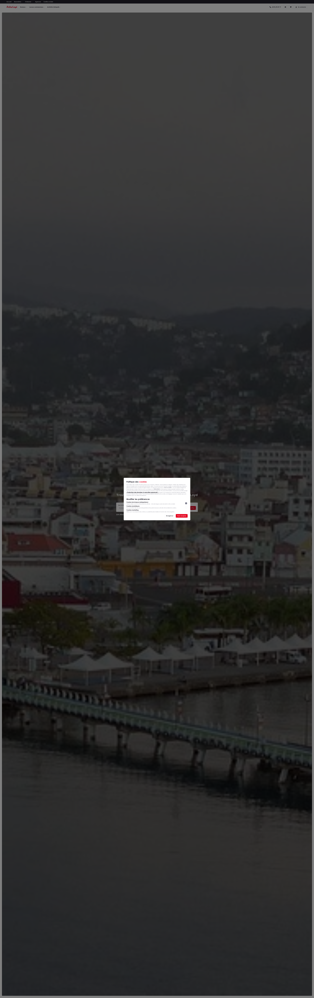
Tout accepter (181, 515)
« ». (142, 492)
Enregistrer (169, 515)
